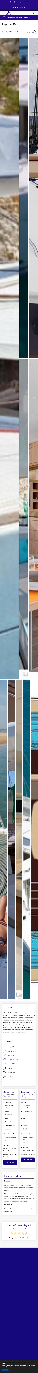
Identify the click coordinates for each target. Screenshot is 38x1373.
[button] (33, 13)
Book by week (28, 1159)
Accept (5, 1370)
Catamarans (18, 17)
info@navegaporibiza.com (20, 2)
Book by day (10, 1162)
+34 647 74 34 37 (20, 7)
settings (14, 1367)
